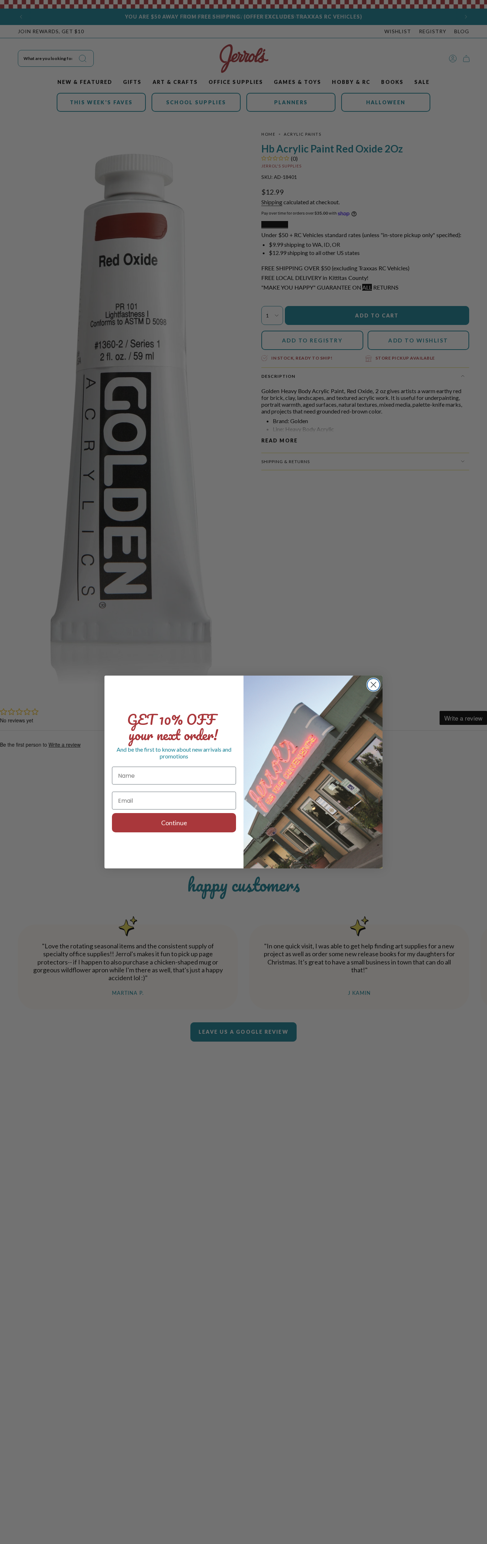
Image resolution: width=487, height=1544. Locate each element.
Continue (174, 823)
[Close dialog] (373, 684)
